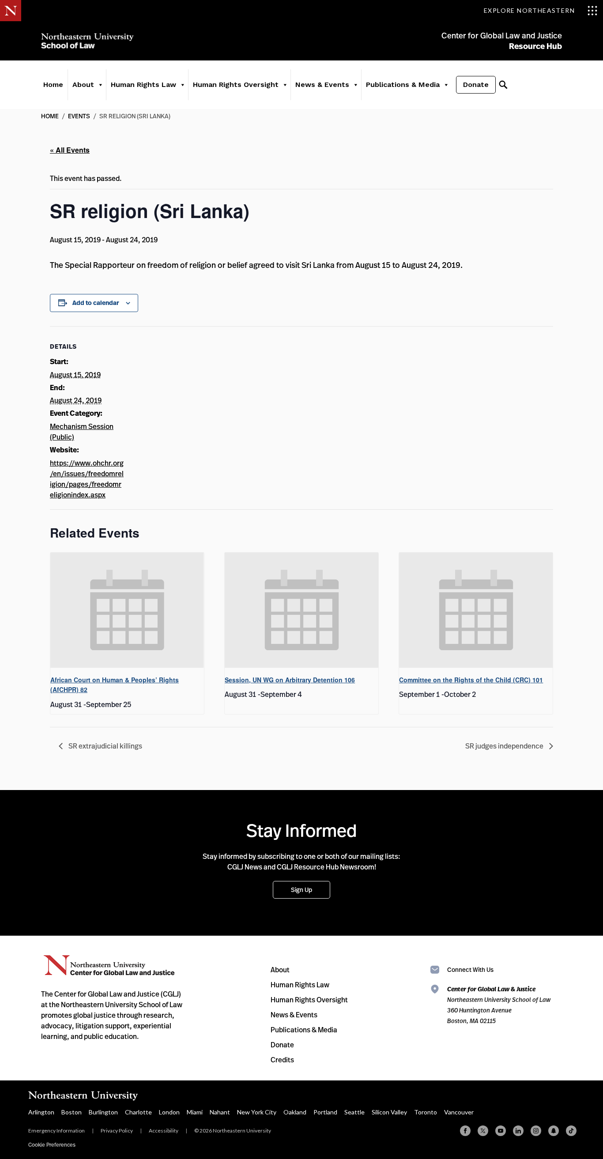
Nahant (220, 1112)
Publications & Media (304, 1030)
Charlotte (138, 1112)
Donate (476, 84)
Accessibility (163, 1130)
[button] (100, 84)
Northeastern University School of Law (87, 41)
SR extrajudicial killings (104, 746)
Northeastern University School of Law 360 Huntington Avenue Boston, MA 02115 (498, 1005)
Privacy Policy (117, 1130)
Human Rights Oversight (309, 1000)
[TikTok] (571, 1130)
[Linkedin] (518, 1130)
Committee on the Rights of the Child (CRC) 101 (471, 679)
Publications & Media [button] (403, 84)
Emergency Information (56, 1130)
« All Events (70, 150)
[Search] (503, 84)
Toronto (425, 1112)
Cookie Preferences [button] (51, 1144)
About (280, 970)
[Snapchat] (553, 1130)
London (169, 1112)
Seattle (354, 1112)
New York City (256, 1112)
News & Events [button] (322, 84)
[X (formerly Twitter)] (483, 1130)
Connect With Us (470, 969)
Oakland (294, 1112)
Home (53, 84)
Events (79, 116)
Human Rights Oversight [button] (236, 84)
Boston (71, 1112)
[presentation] (127, 610)
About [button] (83, 84)
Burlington (103, 1112)
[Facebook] (465, 1130)
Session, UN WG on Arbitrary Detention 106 (290, 679)
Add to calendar (95, 302)
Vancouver (459, 1112)
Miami (195, 1112)
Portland (325, 1112)
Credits (282, 1060)
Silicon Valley (389, 1112)
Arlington (41, 1112)
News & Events (294, 1015)
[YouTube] (500, 1130)
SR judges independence (505, 746)
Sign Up (301, 889)
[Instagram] (536, 1130)
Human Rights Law (300, 985)
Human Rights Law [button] (143, 84)
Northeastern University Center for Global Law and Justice (109, 965)
